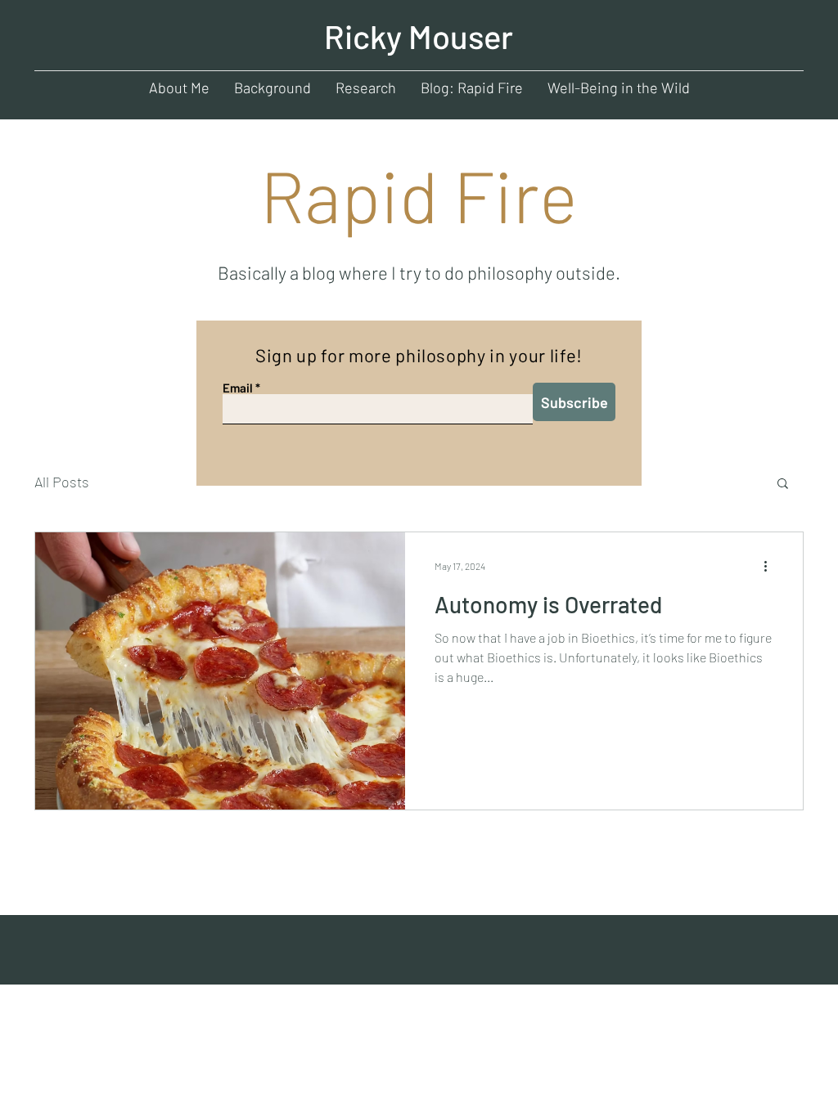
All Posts (61, 482)
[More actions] (771, 566)
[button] (783, 484)
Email (238, 388)
